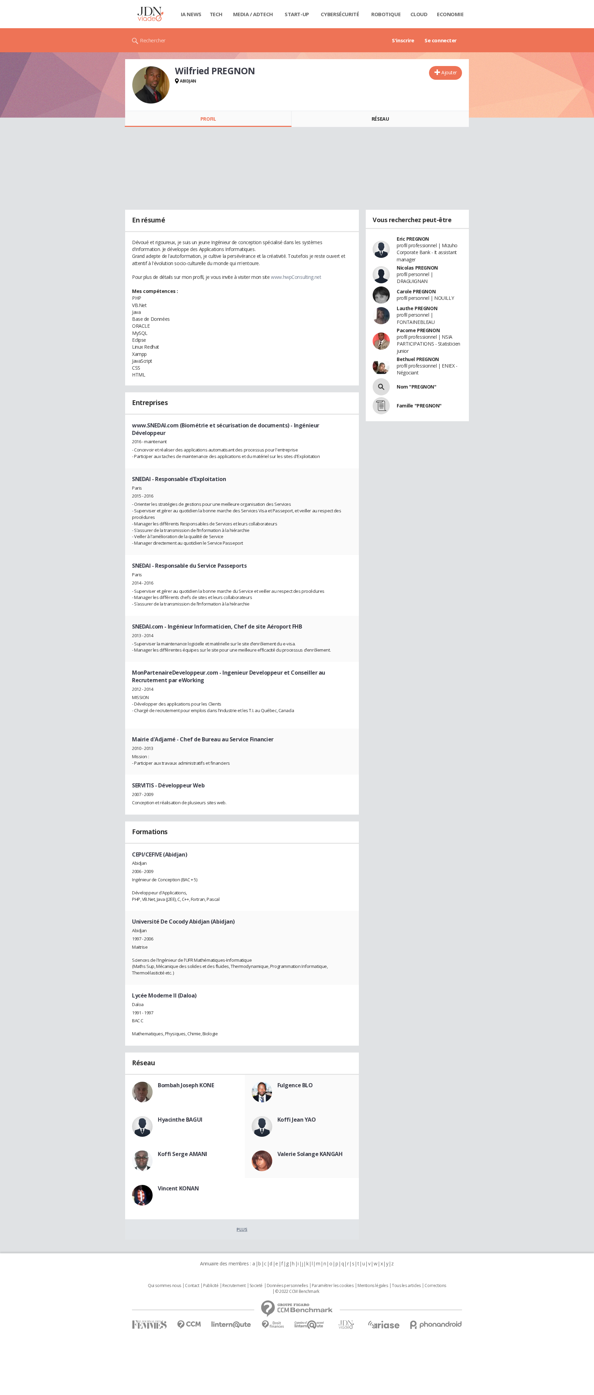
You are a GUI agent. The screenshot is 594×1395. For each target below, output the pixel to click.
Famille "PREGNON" (419, 405)
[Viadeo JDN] (346, 1324)
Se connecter (441, 40)
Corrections (435, 1285)
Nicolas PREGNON (417, 267)
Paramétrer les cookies (333, 1285)
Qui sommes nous (164, 1285)
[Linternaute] (231, 1324)
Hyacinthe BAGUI (180, 1119)
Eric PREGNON (413, 239)
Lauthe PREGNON (417, 308)
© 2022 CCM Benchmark (297, 1291)
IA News (191, 14)
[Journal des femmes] (149, 1324)
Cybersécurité (340, 14)
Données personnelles (287, 1285)
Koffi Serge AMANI (182, 1154)
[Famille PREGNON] (381, 405)
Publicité (210, 1285)
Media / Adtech (253, 14)
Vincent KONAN (178, 1188)
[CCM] (189, 1324)
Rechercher (153, 40)
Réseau (380, 119)
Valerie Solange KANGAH (310, 1154)
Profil (208, 119)
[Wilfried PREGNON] (151, 85)
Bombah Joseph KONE (186, 1085)
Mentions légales (373, 1285)
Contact (192, 1285)
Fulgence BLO (295, 1085)
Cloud (419, 14)
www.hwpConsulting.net (296, 277)
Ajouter (449, 72)
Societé (256, 1285)
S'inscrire (403, 40)
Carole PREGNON (416, 291)
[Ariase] (383, 1324)
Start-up (297, 14)
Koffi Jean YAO (296, 1119)
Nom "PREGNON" (417, 386)
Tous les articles (406, 1285)
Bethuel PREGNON (418, 359)
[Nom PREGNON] (381, 386)
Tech (216, 14)
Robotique (385, 14)
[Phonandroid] (436, 1324)
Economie (450, 14)
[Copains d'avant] (309, 1324)
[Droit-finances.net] (273, 1324)
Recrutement (233, 1285)
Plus (241, 1229)
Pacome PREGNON (418, 330)
